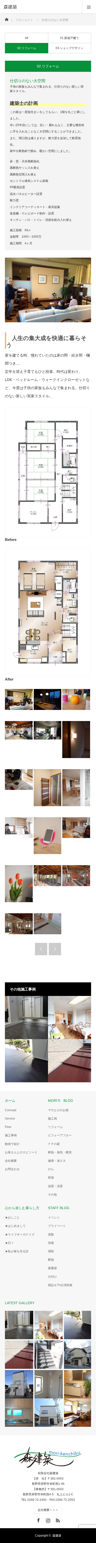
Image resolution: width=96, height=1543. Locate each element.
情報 (51, 1243)
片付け (52, 1276)
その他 (52, 1194)
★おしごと (12, 1217)
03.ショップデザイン (69, 48)
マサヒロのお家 (58, 1110)
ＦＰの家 (54, 1144)
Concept (10, 1110)
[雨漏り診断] (69, 1060)
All (26, 38)
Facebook (38, 1519)
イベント (54, 1217)
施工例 (52, 1118)
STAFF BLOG (58, 1208)
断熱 (51, 1259)
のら (51, 1169)
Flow (8, 1127)
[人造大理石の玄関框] (26, 1017)
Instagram (47, 1519)
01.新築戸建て (69, 38)
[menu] (89, 7)
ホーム (10, 1101)
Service (10, 1118)
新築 (51, 1177)
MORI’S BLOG (60, 1101)
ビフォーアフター (60, 1135)
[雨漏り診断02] (26, 1060)
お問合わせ (12, 1169)
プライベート (57, 1226)
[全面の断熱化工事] (69, 1017)
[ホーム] (6, 18)
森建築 (52, 1268)
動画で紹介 (12, 1144)
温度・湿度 (55, 1186)
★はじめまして (15, 1226)
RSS (57, 1519)
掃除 (51, 1251)
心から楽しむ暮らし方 (22, 1208)
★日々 (9, 1243)
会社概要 (11, 1160)
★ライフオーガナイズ (19, 1234)
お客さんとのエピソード (21, 1152)
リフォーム (55, 1127)
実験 (51, 1234)
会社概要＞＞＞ (48, 1510)
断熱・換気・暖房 (60, 1152)
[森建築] (41, 7)
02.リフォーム (26, 48)
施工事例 (11, 1135)
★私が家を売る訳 (17, 1251)
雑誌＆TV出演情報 (60, 1285)
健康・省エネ (57, 1160)
